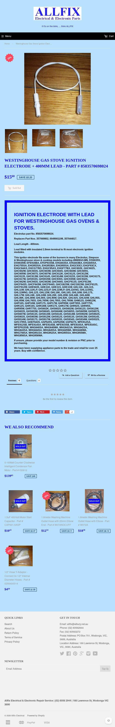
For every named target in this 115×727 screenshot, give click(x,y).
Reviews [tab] (12, 380)
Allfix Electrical (17, 715)
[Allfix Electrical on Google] (82, 654)
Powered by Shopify (36, 715)
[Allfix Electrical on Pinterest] (75, 654)
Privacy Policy (12, 641)
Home (7, 43)
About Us (9, 628)
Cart (111, 36)
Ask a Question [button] (72, 375)
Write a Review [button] (98, 375)
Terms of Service (13, 637)
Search (8, 624)
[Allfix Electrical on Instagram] (88, 654)
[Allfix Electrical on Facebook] (68, 654)
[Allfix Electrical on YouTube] (95, 654)
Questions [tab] (31, 380)
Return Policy (11, 633)
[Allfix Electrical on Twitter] (62, 654)
